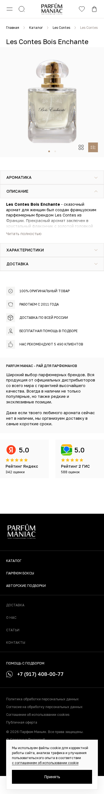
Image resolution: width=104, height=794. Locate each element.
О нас (11, 617)
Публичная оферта (21, 722)
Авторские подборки (26, 586)
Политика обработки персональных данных (42, 699)
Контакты (15, 642)
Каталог (36, 28)
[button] (49, 151)
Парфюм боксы (20, 573)
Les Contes (61, 28)
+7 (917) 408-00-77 (40, 674)
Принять (52, 776)
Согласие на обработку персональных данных (44, 707)
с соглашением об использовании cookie (45, 763)
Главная (12, 28)
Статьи (12, 630)
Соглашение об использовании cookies (37, 714)
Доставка (15, 605)
